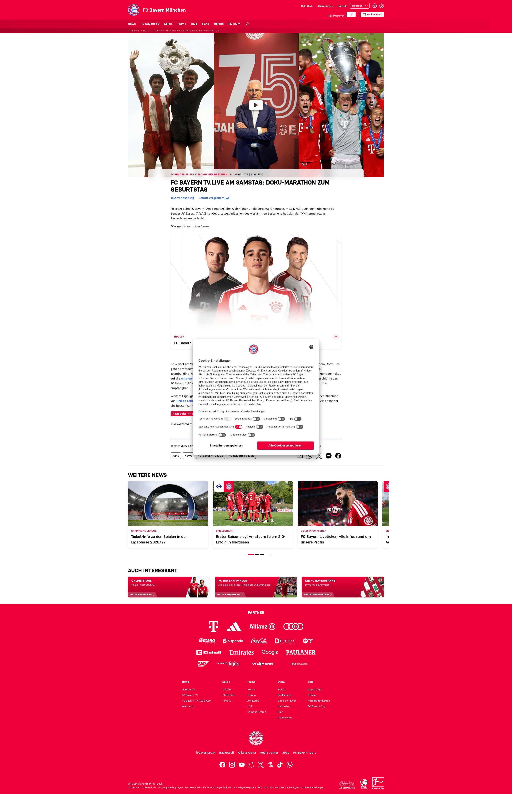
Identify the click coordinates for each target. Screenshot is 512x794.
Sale (280, 711)
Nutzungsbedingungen (170, 787)
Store (281, 681)
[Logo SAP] (203, 664)
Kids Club (307, 6)
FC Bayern (133, 30)
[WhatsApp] (289, 764)
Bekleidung (284, 695)
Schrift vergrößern (212, 198)
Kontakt (343, 6)
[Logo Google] (270, 652)
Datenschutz (149, 787)
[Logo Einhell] (208, 652)
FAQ (260, 787)
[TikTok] (280, 764)
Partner (256, 612)
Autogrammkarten (319, 700)
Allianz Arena (325, 6)
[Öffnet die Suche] (247, 24)
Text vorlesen (180, 198)
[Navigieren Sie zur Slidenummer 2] (257, 554)
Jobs (285, 752)
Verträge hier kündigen (287, 787)
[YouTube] (241, 764)
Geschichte (314, 689)
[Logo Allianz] (262, 626)
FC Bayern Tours (304, 752)
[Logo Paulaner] (301, 652)
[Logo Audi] (293, 626)
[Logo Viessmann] (262, 664)
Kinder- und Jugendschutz (217, 787)
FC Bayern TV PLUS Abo (196, 700)
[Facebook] (222, 764)
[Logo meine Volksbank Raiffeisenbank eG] (299, 663)
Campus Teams (256, 711)
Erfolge (312, 695)
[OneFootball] (270, 764)
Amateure (188, 378)
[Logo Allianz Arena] (347, 785)
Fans (205, 23)
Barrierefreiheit (193, 787)
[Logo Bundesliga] (378, 783)
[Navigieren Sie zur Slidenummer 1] (251, 554)
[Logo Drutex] (285, 640)
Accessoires (285, 717)
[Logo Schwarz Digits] (228, 663)
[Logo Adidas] (233, 627)
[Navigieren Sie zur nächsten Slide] (270, 554)
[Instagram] (232, 764)
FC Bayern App (317, 706)
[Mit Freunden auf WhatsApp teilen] (309, 455)
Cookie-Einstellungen (312, 787)
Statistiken (228, 695)
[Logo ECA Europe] (364, 784)
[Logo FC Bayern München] (256, 738)
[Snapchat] (251, 764)
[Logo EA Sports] (308, 640)
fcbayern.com (205, 752)
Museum (234, 23)
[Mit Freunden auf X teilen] (319, 455)
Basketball (226, 752)
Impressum (134, 787)
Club (194, 23)
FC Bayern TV (150, 23)
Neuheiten (284, 706)
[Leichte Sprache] (374, 5)
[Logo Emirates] (241, 652)
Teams (181, 23)
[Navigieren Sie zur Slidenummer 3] (262, 554)
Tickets (219, 23)
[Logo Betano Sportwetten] (207, 640)
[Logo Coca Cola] (259, 640)
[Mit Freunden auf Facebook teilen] (338, 455)
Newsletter (188, 689)
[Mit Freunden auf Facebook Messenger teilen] (328, 455)
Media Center (269, 752)
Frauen (251, 695)
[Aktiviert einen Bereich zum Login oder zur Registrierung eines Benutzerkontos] (381, 5)
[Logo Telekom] (213, 626)
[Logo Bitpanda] (233, 640)
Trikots (282, 689)
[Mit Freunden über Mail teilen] (300, 455)
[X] (261, 764)
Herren (251, 689)
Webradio (187, 706)
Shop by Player (287, 700)
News (132, 23)
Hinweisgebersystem (244, 787)
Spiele (168, 23)
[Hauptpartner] (351, 14)
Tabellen (227, 689)
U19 (249, 706)
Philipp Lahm (185, 400)
